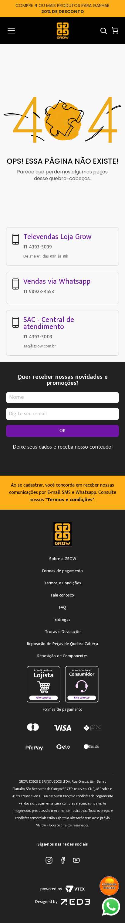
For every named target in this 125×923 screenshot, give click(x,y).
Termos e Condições (62, 583)
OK (62, 431)
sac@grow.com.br (39, 346)
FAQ (62, 607)
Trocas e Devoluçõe (62, 632)
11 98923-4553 (38, 291)
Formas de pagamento (62, 571)
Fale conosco (62, 595)
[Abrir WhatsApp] (111, 906)
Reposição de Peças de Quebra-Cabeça (62, 644)
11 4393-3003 (37, 336)
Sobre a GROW (62, 559)
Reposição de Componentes (62, 656)
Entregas (62, 620)
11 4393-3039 (37, 246)
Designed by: (46, 902)
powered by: (51, 888)
